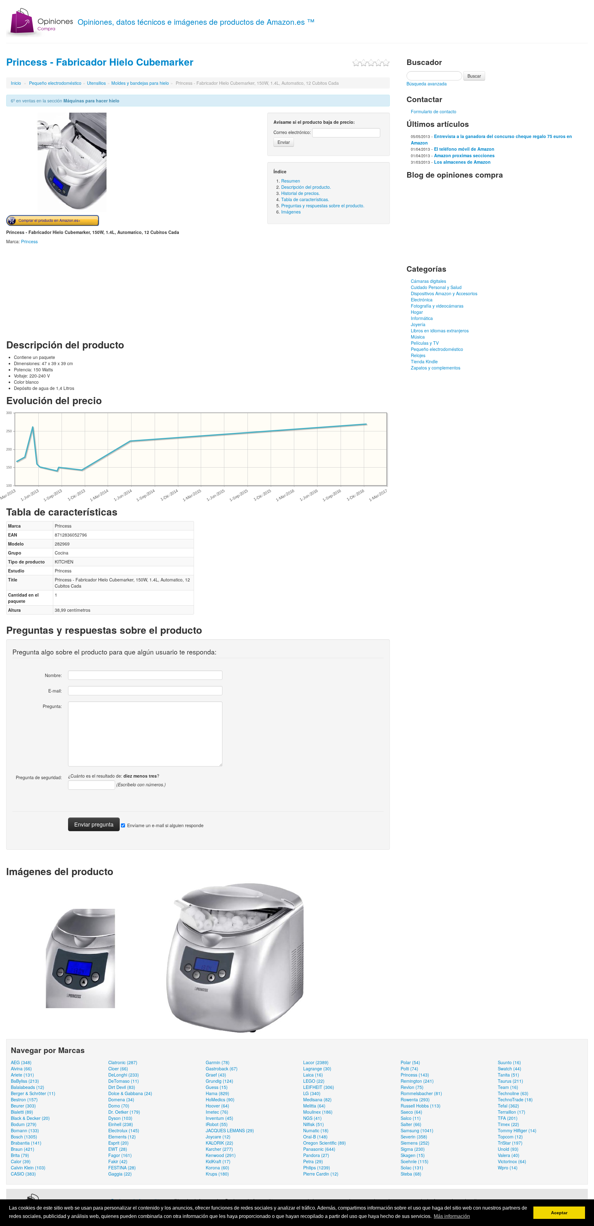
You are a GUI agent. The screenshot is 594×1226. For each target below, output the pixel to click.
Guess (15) (217, 1087)
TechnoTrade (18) (515, 1099)
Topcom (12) (510, 1136)
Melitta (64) (314, 1106)
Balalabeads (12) (27, 1087)
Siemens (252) (415, 1143)
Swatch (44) (509, 1068)
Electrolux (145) (123, 1130)
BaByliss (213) (25, 1081)
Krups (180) (217, 1174)
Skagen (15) (413, 1155)
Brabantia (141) (26, 1143)
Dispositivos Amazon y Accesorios (444, 293)
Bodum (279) (24, 1124)
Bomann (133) (25, 1130)
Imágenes (291, 212)
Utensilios (96, 83)
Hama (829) (217, 1093)
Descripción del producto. (306, 187)
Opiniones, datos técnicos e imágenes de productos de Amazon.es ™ (196, 21)
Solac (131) (412, 1167)
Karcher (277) (219, 1149)
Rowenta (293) (415, 1099)
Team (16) (508, 1087)
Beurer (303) (23, 1106)
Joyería (418, 324)
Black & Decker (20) (30, 1118)
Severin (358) (414, 1136)
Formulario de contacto (433, 111)
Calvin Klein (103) (28, 1167)
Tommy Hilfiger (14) (517, 1130)
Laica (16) (313, 1075)
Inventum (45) (219, 1118)
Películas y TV (425, 343)
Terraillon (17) (511, 1112)
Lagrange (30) (317, 1068)
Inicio (16, 83)
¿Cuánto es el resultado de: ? (113, 776)
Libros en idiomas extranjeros (440, 330)
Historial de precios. (300, 193)
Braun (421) (22, 1149)
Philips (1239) (316, 1167)
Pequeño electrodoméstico (55, 83)
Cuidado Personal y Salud (436, 287)
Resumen (290, 181)
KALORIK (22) (219, 1143)
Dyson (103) (120, 1118)
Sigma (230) (413, 1149)
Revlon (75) (412, 1087)
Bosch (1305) (24, 1136)
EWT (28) (117, 1149)
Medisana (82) (317, 1099)
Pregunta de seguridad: (39, 777)
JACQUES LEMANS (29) (230, 1130)
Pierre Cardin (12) (320, 1174)
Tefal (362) (508, 1106)
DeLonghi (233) (123, 1075)
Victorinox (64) (512, 1161)
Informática (422, 318)
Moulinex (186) (318, 1112)
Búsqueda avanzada (427, 83)
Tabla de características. (305, 199)
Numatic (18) (316, 1130)
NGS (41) (312, 1118)
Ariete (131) (22, 1075)
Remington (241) (417, 1081)
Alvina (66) (21, 1068)
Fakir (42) (117, 1161)
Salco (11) (411, 1118)
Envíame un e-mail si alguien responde (165, 825)
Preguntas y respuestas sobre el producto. (322, 205)
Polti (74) (409, 1068)
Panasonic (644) (319, 1149)
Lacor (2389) (316, 1062)
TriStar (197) (510, 1143)
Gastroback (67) (222, 1068)
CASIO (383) (23, 1174)
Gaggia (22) (120, 1174)
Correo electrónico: (292, 132)
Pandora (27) (316, 1155)
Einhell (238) (120, 1124)
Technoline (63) (513, 1093)
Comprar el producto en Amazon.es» (49, 220)
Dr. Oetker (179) (124, 1112)
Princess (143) (415, 1075)
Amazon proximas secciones (464, 155)
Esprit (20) (118, 1143)
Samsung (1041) (417, 1130)
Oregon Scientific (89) (324, 1143)
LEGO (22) (314, 1081)
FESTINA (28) (122, 1167)
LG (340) (312, 1093)
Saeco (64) (411, 1112)
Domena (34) (121, 1099)
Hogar (417, 312)
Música (418, 337)
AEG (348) (21, 1062)
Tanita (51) (508, 1075)
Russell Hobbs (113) (421, 1106)
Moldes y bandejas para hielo (140, 83)
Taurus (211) (510, 1081)
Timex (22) (508, 1124)
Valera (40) (508, 1155)
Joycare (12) (218, 1136)
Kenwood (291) (221, 1155)
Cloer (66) (118, 1068)
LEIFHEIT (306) (318, 1087)
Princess (29, 241)
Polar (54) (410, 1062)
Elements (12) (122, 1136)
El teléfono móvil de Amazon (464, 149)
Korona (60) (217, 1167)
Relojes (418, 355)
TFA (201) (508, 1118)
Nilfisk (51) (313, 1124)
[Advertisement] (58, 291)
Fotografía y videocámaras (437, 306)
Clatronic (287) (122, 1062)
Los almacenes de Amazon (462, 162)
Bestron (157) (24, 1099)
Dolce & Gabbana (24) (130, 1093)
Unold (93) (508, 1149)
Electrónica (422, 299)
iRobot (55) (217, 1124)
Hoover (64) (217, 1106)
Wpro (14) (508, 1167)
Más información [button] (452, 1216)
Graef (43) (216, 1075)
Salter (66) (411, 1124)
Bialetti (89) (22, 1112)
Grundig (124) (219, 1081)
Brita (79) (20, 1155)
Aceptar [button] (559, 1212)
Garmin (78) (218, 1062)
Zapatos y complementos (435, 368)
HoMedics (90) (220, 1099)
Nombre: (53, 675)
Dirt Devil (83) (121, 1087)
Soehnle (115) (414, 1161)
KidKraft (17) (218, 1161)
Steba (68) (411, 1174)
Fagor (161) (120, 1155)
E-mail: (55, 691)
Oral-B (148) (315, 1136)
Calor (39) (21, 1161)
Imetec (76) (217, 1112)
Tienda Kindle (424, 361)
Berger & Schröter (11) (33, 1093)
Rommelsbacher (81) (421, 1093)
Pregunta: (52, 706)
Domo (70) (118, 1106)
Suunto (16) (509, 1062)
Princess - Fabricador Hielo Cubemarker (99, 62)
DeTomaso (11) (123, 1081)
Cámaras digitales (428, 281)
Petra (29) (313, 1161)
